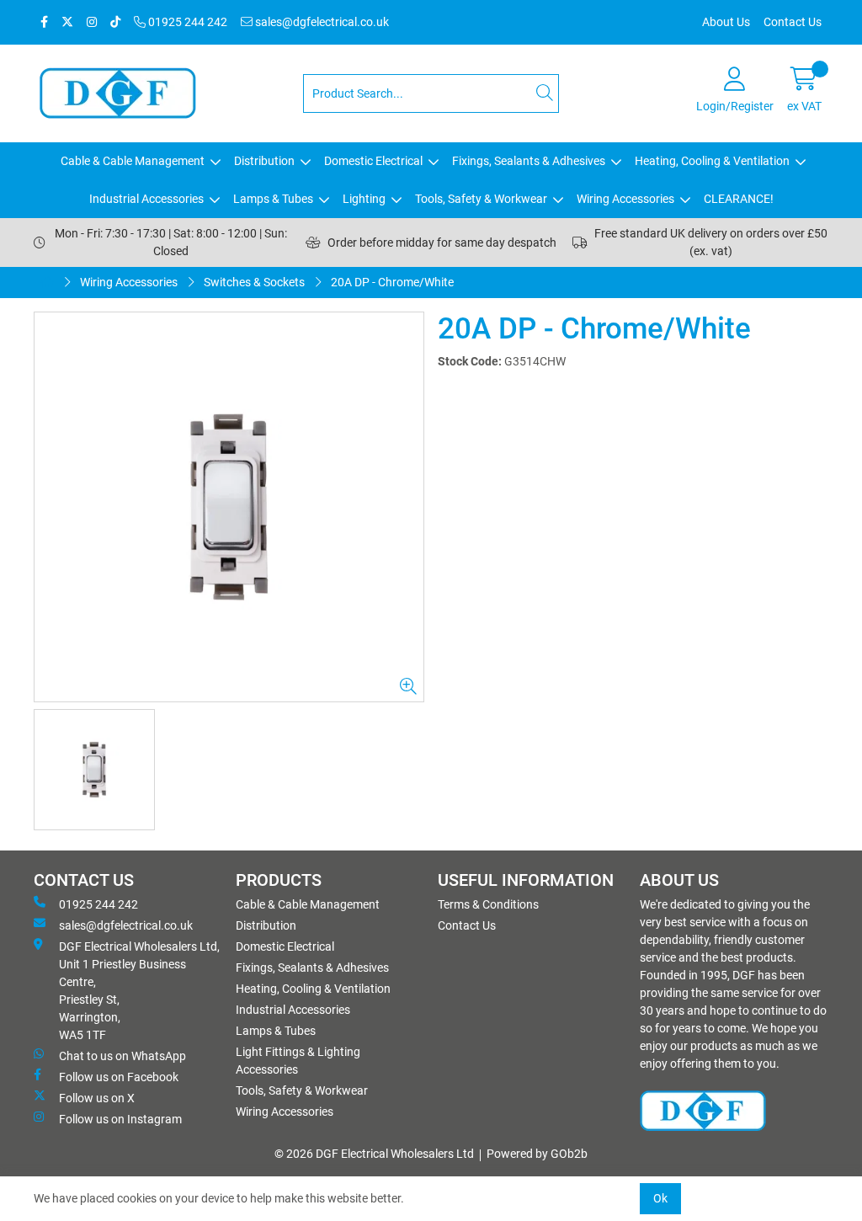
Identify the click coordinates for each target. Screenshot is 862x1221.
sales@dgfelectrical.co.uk (321, 22)
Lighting (364, 198)
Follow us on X (97, 1098)
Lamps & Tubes (273, 198)
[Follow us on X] (67, 22)
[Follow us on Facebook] (44, 22)
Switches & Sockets (254, 282)
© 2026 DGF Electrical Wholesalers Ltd (374, 1153)
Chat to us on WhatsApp (122, 1056)
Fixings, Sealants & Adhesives (528, 161)
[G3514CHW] (229, 507)
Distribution (264, 161)
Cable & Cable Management (133, 161)
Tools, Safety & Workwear (481, 198)
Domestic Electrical (373, 161)
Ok (660, 1198)
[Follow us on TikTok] (115, 22)
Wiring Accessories (625, 198)
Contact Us (793, 22)
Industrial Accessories (146, 198)
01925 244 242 (186, 22)
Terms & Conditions (488, 904)
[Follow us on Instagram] (92, 22)
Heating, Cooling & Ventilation (712, 161)
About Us (726, 22)
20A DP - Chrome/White (392, 282)
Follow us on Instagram (120, 1119)
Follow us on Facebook (118, 1077)
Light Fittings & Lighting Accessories (298, 1060)
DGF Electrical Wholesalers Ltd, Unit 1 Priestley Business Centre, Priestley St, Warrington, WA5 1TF (139, 991)
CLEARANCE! (739, 198)
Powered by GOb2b (537, 1153)
